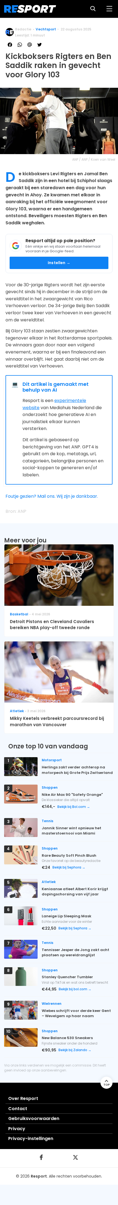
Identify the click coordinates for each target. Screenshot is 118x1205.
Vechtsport (46, 29)
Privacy (16, 1128)
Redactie (23, 29)
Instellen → (59, 262)
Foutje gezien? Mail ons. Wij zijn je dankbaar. (51, 496)
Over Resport (23, 1098)
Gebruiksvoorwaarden (33, 1118)
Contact (17, 1108)
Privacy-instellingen (30, 1138)
